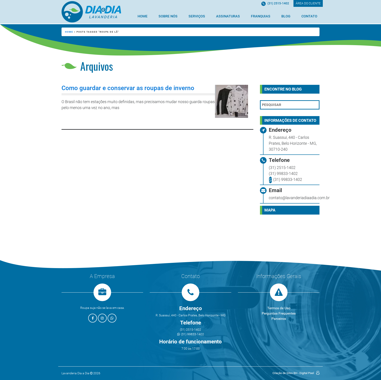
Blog (285, 16)
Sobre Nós (168, 16)
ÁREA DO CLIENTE (308, 3)
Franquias (260, 16)
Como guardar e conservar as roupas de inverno (128, 88)
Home (143, 16)
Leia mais (79, 119)
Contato (309, 16)
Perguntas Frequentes (279, 313)
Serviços (197, 16)
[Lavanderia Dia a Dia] (91, 12)
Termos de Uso (278, 308)
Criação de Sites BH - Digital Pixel (293, 373)
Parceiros (278, 319)
